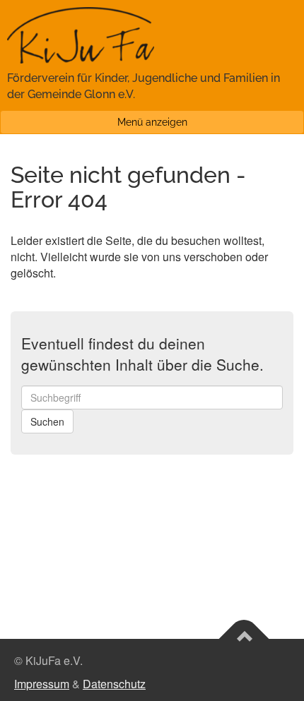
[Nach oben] (244, 638)
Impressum (41, 684)
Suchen (47, 421)
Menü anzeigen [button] (152, 122)
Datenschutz (114, 684)
